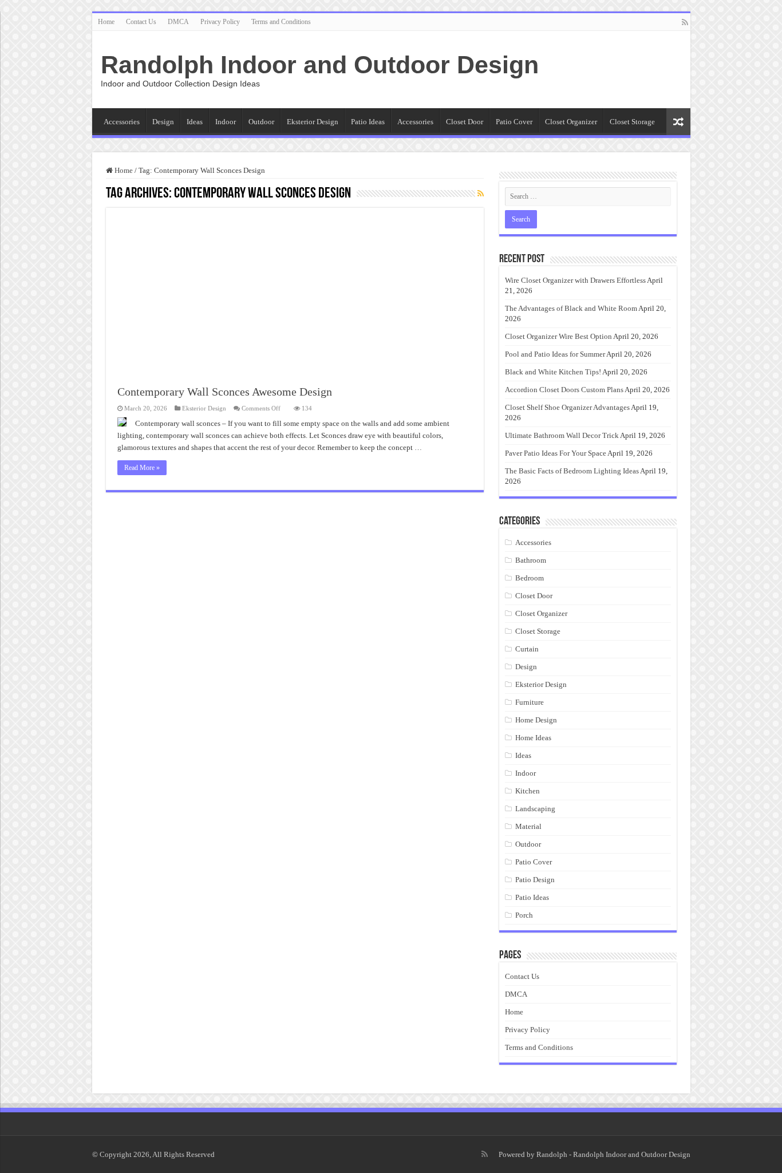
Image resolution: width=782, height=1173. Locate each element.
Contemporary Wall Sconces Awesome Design (224, 391)
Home (106, 22)
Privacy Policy (220, 22)
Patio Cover (514, 121)
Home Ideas (533, 737)
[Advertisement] (295, 288)
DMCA (178, 22)
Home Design (536, 720)
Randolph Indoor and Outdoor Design (320, 64)
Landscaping (535, 808)
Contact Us (141, 22)
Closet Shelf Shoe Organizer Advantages (567, 407)
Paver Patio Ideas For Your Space (555, 453)
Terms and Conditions (281, 22)
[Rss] (685, 22)
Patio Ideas (368, 121)
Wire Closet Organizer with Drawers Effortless (575, 280)
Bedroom (529, 578)
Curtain (527, 649)
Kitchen (527, 791)
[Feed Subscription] (480, 194)
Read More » (142, 468)
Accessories (122, 121)
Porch (524, 915)
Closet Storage (632, 121)
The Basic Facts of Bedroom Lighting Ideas (572, 471)
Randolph (551, 1154)
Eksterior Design (312, 121)
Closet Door (464, 121)
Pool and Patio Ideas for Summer (555, 354)
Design (163, 121)
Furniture (529, 702)
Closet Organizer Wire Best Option (558, 336)
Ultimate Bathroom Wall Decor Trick (562, 435)
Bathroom (530, 560)
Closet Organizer (571, 121)
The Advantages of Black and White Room (571, 308)
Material (528, 826)
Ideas (195, 121)
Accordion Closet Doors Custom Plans (564, 389)
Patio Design (535, 879)
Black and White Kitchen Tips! (553, 372)
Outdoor (261, 121)
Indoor (225, 121)
